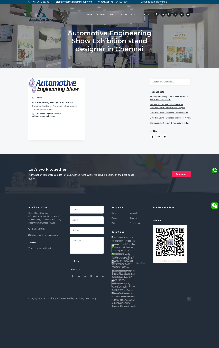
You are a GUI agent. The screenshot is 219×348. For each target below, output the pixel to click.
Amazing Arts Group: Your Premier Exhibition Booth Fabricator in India (169, 98)
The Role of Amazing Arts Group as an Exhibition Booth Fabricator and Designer (167, 106)
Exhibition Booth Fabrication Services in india (169, 113)
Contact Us (181, 174)
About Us (134, 213)
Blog (113, 223)
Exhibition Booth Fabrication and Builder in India (170, 118)
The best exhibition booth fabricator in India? (169, 123)
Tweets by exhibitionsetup (40, 248)
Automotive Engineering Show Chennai (52, 102)
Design (114, 218)
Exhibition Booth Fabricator (43, 116)
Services (133, 218)
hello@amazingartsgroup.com (44, 235)
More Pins (140, 263)
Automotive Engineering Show (48, 114)
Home (114, 213)
